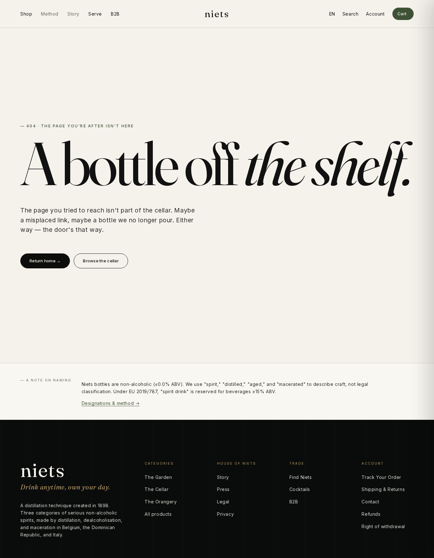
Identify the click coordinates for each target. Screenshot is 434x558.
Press (223, 489)
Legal (223, 501)
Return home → (45, 260)
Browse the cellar (101, 260)
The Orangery (161, 501)
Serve (95, 14)
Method (49, 14)
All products (158, 514)
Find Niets (300, 477)
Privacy (225, 514)
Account (375, 14)
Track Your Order (381, 477)
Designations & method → (111, 403)
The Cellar (156, 489)
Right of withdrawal (383, 526)
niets (217, 14)
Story (73, 14)
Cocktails (299, 489)
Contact (370, 501)
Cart (402, 13)
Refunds (371, 514)
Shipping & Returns (383, 489)
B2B (115, 14)
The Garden (158, 477)
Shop (26, 14)
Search (350, 14)
